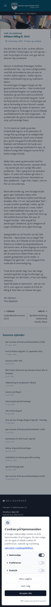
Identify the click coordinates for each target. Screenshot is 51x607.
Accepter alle (25, 593)
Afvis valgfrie (25, 578)
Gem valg (25, 586)
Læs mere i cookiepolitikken (19, 547)
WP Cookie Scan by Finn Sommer (33, 601)
